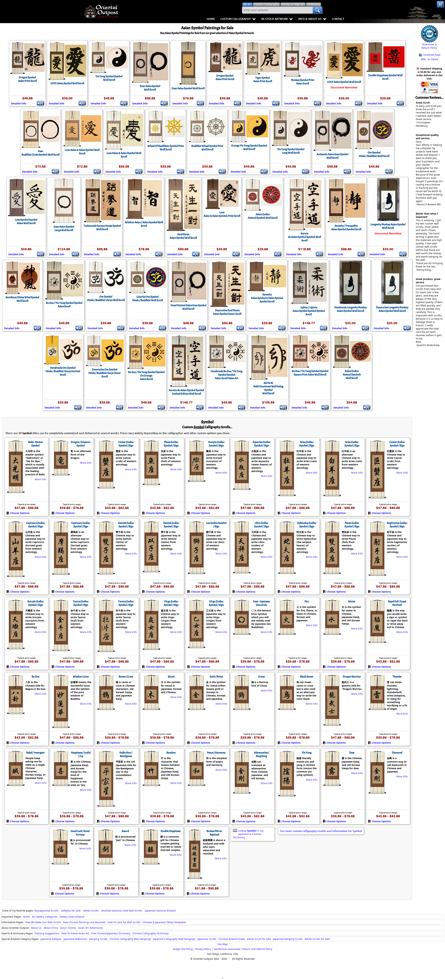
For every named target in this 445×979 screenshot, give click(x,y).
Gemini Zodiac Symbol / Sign (126, 524)
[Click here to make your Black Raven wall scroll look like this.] (287, 708)
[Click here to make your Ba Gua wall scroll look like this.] (16, 712)
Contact (338, 19)
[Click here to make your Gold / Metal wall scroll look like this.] (196, 708)
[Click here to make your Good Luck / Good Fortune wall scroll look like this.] (60, 862)
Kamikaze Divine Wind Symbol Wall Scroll (22, 299)
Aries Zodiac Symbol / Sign (306, 443)
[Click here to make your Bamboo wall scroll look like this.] (151, 784)
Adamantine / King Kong (261, 754)
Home (211, 19)
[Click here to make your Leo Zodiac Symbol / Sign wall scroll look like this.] (196, 572)
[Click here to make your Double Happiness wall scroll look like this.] (151, 862)
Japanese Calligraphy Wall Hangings (174, 939)
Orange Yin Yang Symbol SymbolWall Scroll (249, 147)
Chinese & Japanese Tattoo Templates (164, 922)
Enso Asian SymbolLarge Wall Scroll (64, 228)
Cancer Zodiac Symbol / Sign (126, 443)
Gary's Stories (68, 927)
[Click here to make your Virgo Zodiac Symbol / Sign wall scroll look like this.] (151, 648)
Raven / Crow (126, 676)
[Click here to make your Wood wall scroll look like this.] (151, 708)
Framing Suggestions (47, 933)
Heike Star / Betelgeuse (125, 754)
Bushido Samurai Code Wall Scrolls (122, 910)
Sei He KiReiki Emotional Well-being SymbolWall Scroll (268, 388)
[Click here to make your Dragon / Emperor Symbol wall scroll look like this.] (61, 473)
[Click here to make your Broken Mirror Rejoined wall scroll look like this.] (194, 877)
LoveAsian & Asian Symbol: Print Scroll (222, 214)
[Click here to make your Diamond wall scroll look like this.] (377, 792)
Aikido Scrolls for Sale (317, 939)
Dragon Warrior (352, 676)
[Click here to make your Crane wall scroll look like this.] (241, 708)
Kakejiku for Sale (70, 910)
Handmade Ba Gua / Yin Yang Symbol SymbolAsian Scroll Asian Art (226, 375)
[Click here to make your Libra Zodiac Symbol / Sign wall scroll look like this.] (241, 571)
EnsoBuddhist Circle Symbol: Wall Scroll (41, 152)
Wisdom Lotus (81, 676)
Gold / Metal (216, 676)
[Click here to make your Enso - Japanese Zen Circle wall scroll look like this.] (241, 633)
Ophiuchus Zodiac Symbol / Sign (306, 524)
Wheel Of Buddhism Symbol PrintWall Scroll (166, 147)
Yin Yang (307, 752)
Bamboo (171, 752)
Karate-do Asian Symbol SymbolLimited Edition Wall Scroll (186, 392)
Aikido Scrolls (91, 910)
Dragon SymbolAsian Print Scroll (27, 79)
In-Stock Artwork (274, 19)
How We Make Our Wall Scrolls (43, 922)
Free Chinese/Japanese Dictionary (110, 933)
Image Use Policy (183, 949)
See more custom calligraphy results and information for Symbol (321, 831)
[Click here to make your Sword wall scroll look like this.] (105, 862)
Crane (261, 676)
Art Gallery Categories (45, 916)
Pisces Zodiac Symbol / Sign (171, 443)
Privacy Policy (203, 949)
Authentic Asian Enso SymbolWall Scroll (332, 156)
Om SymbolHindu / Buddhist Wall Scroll (374, 154)
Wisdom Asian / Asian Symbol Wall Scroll (144, 224)
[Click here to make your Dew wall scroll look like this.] (332, 784)
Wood (171, 676)
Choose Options (19, 513)
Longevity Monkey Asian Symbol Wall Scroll (388, 226)
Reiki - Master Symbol (35, 443)
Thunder (397, 676)
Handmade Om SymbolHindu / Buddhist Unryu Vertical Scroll (63, 371)
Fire (307, 601)
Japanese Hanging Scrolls (288, 939)
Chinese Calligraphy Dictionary (150, 933)
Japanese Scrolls (206, 939)
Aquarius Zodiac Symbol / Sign (261, 443)
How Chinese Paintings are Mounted (84, 922)
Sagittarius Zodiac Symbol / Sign (397, 524)
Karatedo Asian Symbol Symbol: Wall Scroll (304, 237)
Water (351, 601)
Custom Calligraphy (235, 19)
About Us (36, 927)
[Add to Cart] (40, 103)
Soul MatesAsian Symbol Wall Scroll (183, 236)
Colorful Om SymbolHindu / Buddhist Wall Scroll (147, 298)
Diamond (397, 752)
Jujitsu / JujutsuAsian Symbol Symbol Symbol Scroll (309, 311)
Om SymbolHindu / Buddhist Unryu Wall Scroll (106, 298)
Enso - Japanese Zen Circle (261, 603)
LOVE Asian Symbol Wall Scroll (67, 83)
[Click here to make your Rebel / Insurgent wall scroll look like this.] (16, 784)
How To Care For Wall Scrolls (124, 922)
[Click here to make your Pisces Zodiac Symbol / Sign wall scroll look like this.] (151, 483)
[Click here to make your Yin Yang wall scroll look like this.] (287, 794)
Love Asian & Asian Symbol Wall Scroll (82, 151)
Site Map (222, 944)
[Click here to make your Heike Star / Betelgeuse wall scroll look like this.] (106, 805)
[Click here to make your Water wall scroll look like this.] (332, 633)
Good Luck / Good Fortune (80, 832)
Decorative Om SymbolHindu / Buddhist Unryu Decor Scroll (104, 373)
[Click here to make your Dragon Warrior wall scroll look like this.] (332, 724)
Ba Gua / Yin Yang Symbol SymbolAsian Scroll (64, 304)
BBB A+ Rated (429, 59)
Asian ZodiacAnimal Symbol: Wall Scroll (263, 216)
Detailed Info (18, 103)
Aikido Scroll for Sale (259, 939)
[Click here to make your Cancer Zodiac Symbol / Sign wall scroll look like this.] (106, 486)
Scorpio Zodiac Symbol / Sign (216, 443)
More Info (40, 479)
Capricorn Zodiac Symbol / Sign (35, 524)
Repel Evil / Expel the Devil (397, 603)
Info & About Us (309, 19)
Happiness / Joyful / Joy (81, 754)
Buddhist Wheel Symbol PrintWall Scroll (207, 147)
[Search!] (317, 10)
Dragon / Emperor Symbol (81, 443)
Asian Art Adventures (90, 927)
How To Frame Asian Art (75, 933)
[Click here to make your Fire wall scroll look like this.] (287, 633)
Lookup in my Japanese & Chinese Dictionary (248, 834)
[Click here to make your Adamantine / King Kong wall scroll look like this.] (241, 792)
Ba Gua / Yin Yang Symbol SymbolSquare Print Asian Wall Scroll (310, 372)
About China (51, 927)
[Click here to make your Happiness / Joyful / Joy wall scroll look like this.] (61, 784)
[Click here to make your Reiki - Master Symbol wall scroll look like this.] (16, 491)
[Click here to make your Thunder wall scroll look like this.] (377, 708)
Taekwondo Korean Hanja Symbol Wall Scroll (102, 227)
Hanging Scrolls (98, 939)
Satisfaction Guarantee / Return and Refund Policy (243, 949)
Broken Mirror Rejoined (214, 832)
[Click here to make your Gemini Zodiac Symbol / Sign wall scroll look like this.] (106, 572)
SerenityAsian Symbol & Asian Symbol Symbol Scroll (267, 298)
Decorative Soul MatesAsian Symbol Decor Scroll (227, 312)
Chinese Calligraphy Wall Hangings (130, 939)
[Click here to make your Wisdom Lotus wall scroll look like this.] (61, 726)
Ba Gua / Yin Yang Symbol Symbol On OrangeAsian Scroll (146, 375)
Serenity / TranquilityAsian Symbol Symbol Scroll (346, 227)
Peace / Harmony (216, 752)
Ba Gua (35, 676)
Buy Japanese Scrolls (46, 910)
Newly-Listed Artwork (72, 916)
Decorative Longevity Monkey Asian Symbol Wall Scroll (392, 309)
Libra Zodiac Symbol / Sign (261, 524)
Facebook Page (431, 54)
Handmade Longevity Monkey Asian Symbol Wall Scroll (350, 309)
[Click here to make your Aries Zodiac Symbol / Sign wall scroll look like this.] (287, 494)
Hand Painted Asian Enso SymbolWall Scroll (188, 307)
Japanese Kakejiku (51, 939)
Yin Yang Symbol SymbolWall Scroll (109, 78)
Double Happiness (170, 831)
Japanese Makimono (75, 939)
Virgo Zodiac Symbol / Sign (171, 603)
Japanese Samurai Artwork (160, 910)
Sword (125, 831)
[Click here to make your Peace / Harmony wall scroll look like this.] (196, 784)
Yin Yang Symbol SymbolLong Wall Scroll (290, 151)
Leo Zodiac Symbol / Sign (216, 524)
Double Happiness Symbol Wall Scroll (385, 77)
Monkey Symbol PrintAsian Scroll (302, 81)
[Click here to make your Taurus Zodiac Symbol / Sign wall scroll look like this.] (61, 649)
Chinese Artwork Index (232, 939)
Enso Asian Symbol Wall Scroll (188, 88)
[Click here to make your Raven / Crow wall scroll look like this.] (106, 708)
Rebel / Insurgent (35, 752)
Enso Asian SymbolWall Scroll (150, 87)
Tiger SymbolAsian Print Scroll (262, 79)
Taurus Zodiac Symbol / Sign (80, 603)
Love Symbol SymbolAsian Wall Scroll (26, 221)
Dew (351, 752)
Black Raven (306, 676)
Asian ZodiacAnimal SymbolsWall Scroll (352, 374)
